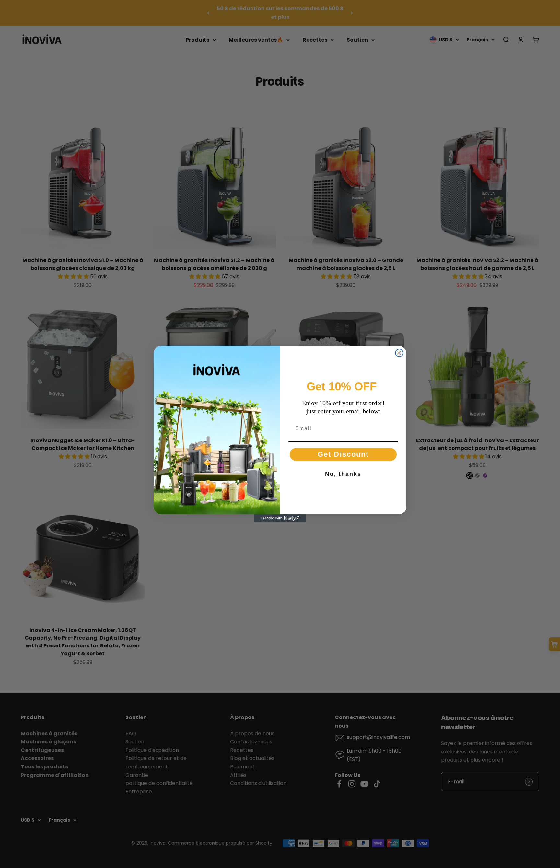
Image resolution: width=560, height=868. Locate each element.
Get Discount (343, 454)
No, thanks (343, 474)
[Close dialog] (399, 353)
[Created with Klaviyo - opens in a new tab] (280, 518)
